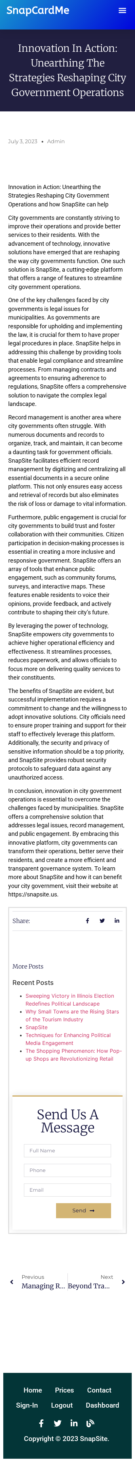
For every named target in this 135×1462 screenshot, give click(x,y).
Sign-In (27, 1405)
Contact (99, 1390)
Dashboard (102, 1405)
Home (33, 1390)
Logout (62, 1405)
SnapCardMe (38, 10)
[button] (122, 10)
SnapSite (37, 1027)
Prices (64, 1390)
